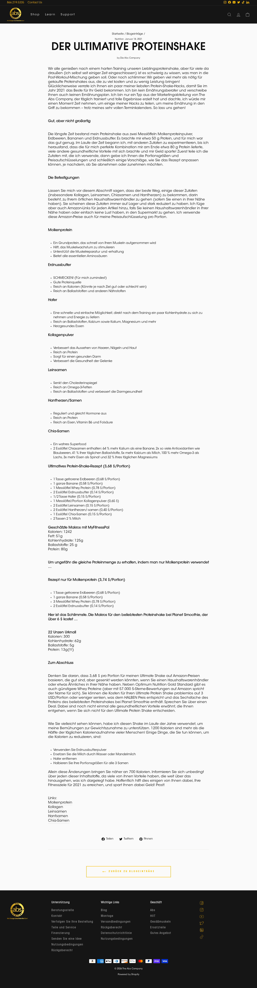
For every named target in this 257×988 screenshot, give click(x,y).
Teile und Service (63, 927)
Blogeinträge (135, 34)
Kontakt (56, 916)
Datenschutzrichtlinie (116, 933)
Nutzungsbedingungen (67, 944)
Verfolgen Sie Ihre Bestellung (72, 921)
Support (68, 14)
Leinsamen (57, 811)
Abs (152, 910)
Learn (50, 14)
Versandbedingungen (116, 921)
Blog (104, 910)
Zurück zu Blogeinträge (131, 871)
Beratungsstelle (62, 910)
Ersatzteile (158, 927)
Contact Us (35, 2)
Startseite (118, 34)
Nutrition (119, 39)
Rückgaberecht (62, 950)
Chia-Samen (58, 821)
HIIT (153, 916)
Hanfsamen (58, 816)
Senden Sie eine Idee (66, 939)
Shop (35, 14)
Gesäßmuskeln (160, 921)
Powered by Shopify (128, 975)
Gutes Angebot (160, 933)
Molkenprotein (60, 802)
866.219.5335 (15, 2)
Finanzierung (60, 933)
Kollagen (55, 807)
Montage (107, 916)
